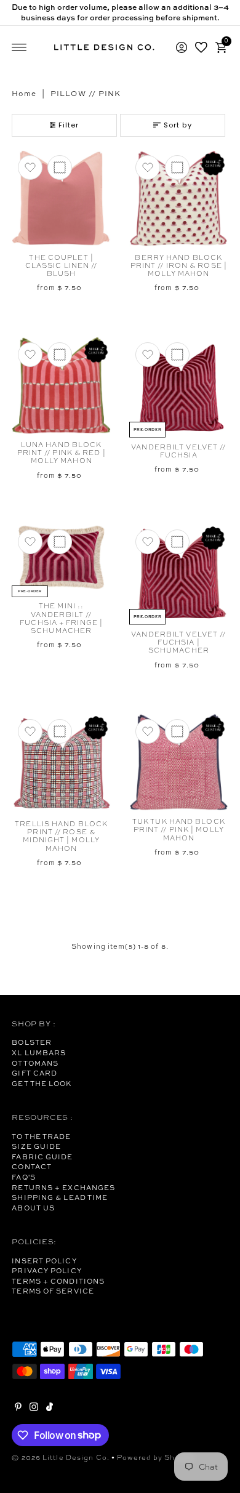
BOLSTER (32, 1042)
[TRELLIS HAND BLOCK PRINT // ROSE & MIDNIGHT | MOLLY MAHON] (61, 763)
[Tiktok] (49, 1408)
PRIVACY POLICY (46, 1270)
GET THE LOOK (41, 1083)
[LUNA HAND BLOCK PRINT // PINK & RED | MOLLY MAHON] (61, 385)
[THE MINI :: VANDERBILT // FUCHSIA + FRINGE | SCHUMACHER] (61, 559)
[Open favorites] (201, 47)
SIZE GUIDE (36, 1146)
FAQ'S (24, 1177)
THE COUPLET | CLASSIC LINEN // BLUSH (61, 265)
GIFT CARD (34, 1073)
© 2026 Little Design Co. (61, 1457)
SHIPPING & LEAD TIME (60, 1197)
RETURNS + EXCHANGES (63, 1187)
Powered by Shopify (156, 1457)
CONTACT (32, 1166)
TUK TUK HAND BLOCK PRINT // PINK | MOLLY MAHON (178, 829)
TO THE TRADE (41, 1136)
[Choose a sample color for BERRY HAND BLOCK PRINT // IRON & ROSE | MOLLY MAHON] (177, 167)
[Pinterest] (18, 1408)
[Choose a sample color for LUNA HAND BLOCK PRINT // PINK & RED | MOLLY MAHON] (59, 354)
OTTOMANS (35, 1063)
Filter (68, 125)
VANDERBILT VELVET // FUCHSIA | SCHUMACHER (178, 642)
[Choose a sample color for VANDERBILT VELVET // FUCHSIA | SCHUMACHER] (177, 541)
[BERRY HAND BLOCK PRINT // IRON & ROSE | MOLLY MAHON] (178, 198)
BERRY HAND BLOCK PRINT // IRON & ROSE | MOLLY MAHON (178, 265)
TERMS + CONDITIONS (58, 1281)
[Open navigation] (19, 47)
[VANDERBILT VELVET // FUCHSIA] (178, 386)
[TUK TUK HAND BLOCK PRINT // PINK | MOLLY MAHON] (178, 762)
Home (24, 94)
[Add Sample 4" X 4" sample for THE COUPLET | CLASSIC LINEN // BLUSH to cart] (59, 167)
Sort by (178, 125)
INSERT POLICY (44, 1261)
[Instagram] (34, 1408)
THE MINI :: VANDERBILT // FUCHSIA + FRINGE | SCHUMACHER (61, 618)
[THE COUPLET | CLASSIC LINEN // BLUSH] (61, 198)
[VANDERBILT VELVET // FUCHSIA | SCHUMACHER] (178, 573)
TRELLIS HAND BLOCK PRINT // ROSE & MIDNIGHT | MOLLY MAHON (61, 836)
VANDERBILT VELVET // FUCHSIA (178, 451)
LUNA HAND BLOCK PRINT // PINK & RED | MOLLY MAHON (61, 452)
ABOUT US (33, 1208)
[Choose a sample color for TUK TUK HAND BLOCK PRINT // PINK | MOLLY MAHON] (177, 731)
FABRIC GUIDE (42, 1157)
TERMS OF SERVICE (53, 1291)
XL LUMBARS (39, 1052)
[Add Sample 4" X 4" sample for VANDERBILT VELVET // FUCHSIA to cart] (177, 354)
